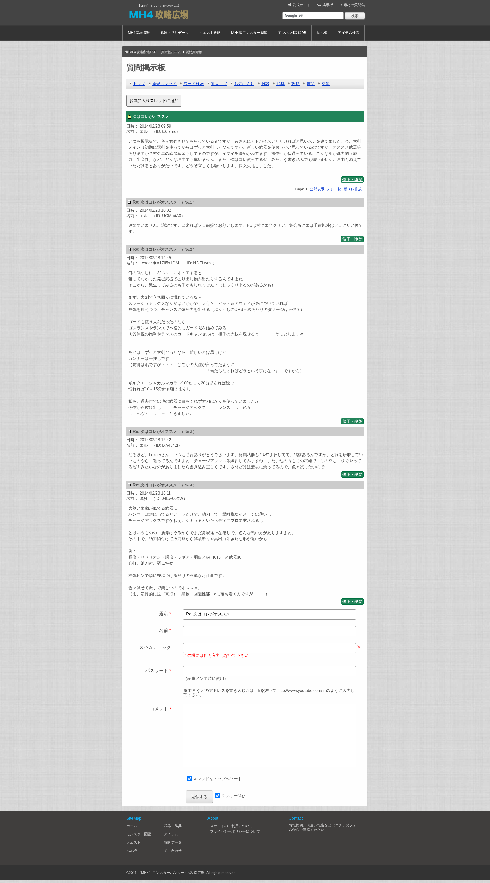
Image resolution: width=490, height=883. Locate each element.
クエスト (133, 842)
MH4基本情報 (139, 33)
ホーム (131, 826)
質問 (311, 84)
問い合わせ (173, 851)
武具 (280, 84)
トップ (139, 84)
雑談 (265, 84)
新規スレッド (164, 84)
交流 (326, 84)
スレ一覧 (334, 189)
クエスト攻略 (210, 33)
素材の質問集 (354, 5)
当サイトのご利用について (231, 826)
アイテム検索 (348, 33)
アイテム (171, 834)
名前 (163, 630)
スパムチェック (155, 647)
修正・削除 (352, 180)
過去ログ (219, 84)
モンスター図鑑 (138, 834)
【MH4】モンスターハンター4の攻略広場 (171, 873)
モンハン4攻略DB (292, 33)
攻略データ (173, 842)
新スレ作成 (353, 189)
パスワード (156, 670)
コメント (159, 708)
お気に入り (244, 84)
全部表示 (317, 189)
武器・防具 (173, 826)
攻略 (295, 84)
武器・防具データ (174, 33)
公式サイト (301, 5)
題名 (163, 613)
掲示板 (327, 5)
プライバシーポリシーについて (235, 831)
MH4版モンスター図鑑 (249, 33)
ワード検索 (193, 84)
